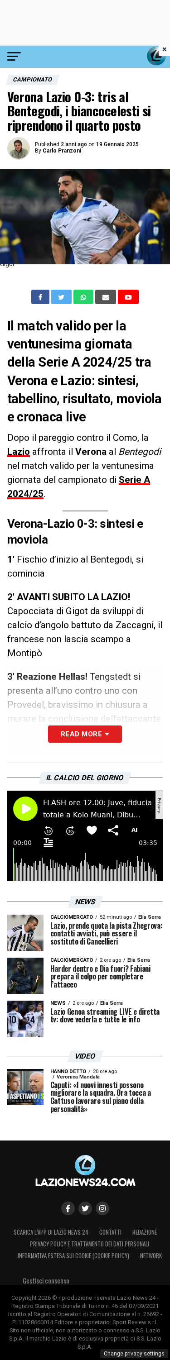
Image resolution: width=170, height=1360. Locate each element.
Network (151, 1255)
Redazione (144, 1232)
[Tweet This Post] (62, 297)
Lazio (18, 451)
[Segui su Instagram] (102, 1208)
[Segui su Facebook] (68, 1208)
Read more (81, 734)
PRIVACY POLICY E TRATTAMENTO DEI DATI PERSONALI (89, 1244)
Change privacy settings (134, 1353)
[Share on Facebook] (41, 297)
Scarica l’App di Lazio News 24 (51, 1232)
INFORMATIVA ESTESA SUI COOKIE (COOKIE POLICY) (73, 1255)
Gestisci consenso (46, 1280)
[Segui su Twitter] (85, 1208)
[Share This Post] (84, 297)
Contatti (110, 1232)
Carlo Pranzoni (62, 151)
